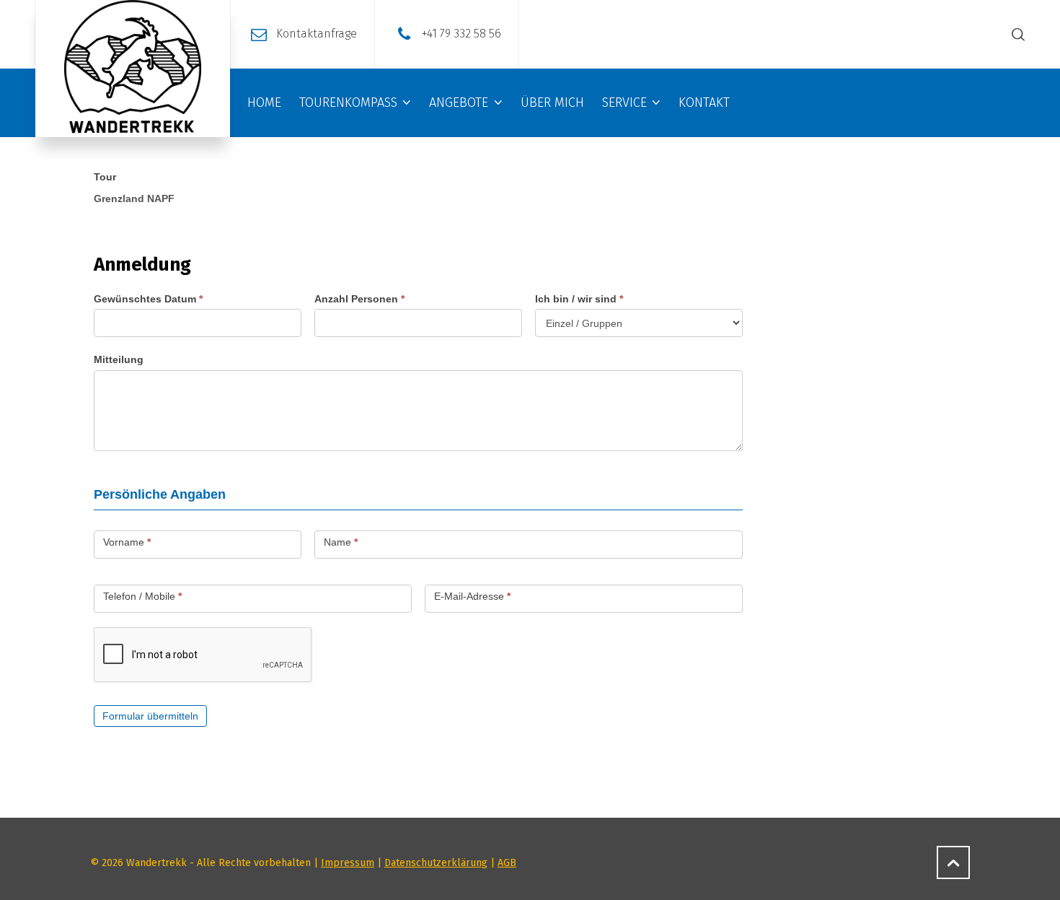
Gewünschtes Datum (148, 299)
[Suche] (1015, 34)
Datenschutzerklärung (435, 863)
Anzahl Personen (359, 299)
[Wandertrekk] (132, 68)
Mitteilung (118, 359)
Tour (105, 177)
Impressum (347, 863)
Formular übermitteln (150, 716)
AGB (507, 863)
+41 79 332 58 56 (461, 33)
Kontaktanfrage (316, 33)
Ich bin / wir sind (579, 299)
